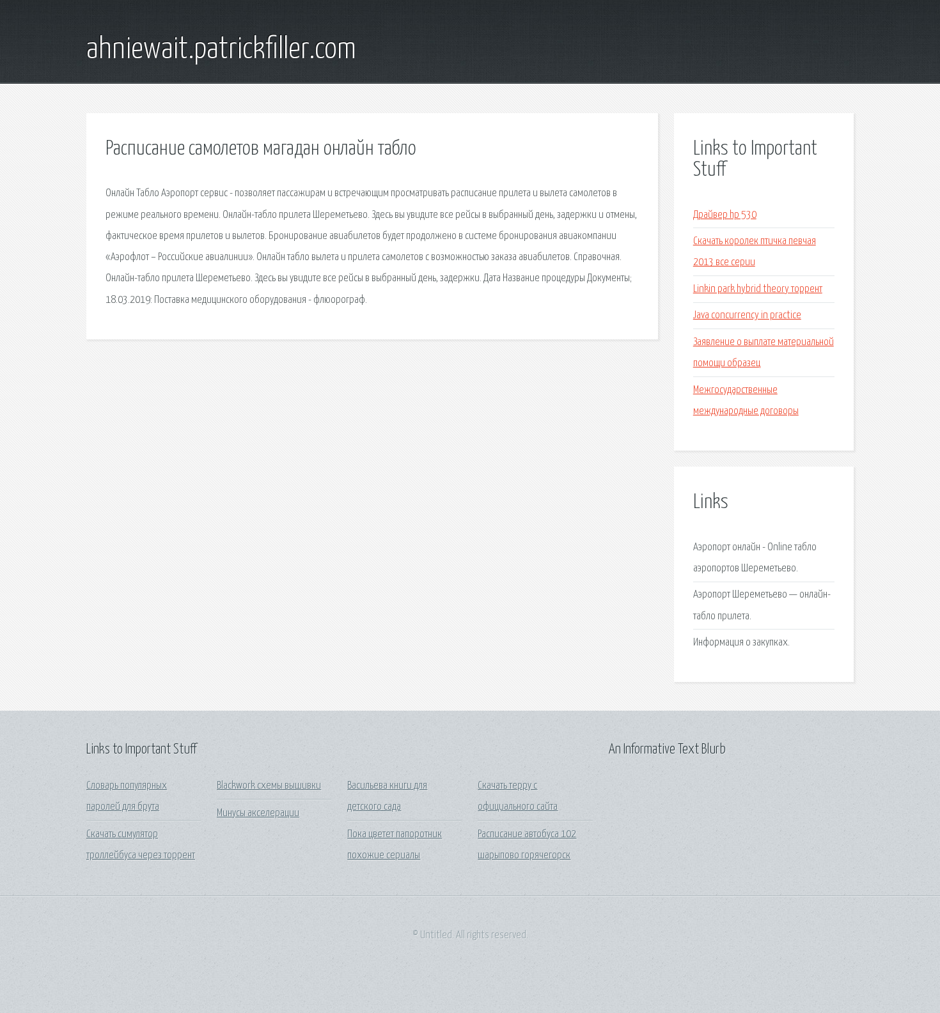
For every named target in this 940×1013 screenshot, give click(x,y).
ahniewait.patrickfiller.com (221, 50)
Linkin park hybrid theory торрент (757, 289)
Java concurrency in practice (747, 315)
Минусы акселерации (258, 813)
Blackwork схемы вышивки (269, 785)
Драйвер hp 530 (724, 215)
